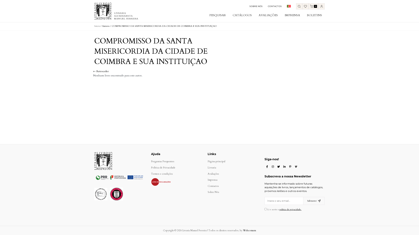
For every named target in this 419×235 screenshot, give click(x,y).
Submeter (312, 200)
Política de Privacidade (163, 167)
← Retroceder (101, 71)
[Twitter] (278, 166)
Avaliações (268, 15)
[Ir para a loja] (299, 6)
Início (97, 26)
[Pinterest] (290, 166)
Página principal (216, 161)
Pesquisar (217, 15)
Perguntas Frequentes (162, 161)
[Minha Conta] (322, 6)
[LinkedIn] (284, 166)
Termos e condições (162, 174)
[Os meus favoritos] (305, 6)
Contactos (275, 6)
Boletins (314, 15)
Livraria (212, 167)
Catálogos (242, 15)
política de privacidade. (290, 209)
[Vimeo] (296, 166)
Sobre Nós (256, 6)
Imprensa (292, 15)
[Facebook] (267, 166)
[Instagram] (272, 166)
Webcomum (249, 230)
